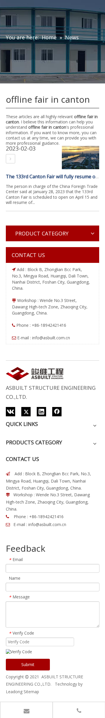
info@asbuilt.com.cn (51, 337)
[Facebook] (57, 411)
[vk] (10, 411)
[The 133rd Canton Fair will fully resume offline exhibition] (10, 158)
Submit (27, 664)
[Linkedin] (41, 411)
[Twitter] (26, 411)
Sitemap (31, 691)
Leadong (14, 691)
